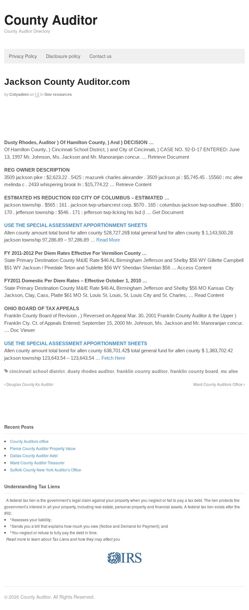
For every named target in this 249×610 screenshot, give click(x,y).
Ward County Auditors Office (218, 384)
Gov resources (58, 94)
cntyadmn (19, 94)
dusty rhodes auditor (90, 371)
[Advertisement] (124, 118)
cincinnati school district (37, 371)
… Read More (105, 240)
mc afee (229, 371)
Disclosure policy (63, 56)
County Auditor (51, 19)
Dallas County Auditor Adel (34, 455)
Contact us (100, 56)
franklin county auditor (142, 371)
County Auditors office (29, 441)
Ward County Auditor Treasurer (37, 462)
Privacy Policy (23, 56)
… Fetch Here (110, 358)
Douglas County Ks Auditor (29, 384)
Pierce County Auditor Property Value (43, 448)
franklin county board (194, 371)
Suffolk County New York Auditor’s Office (45, 469)
